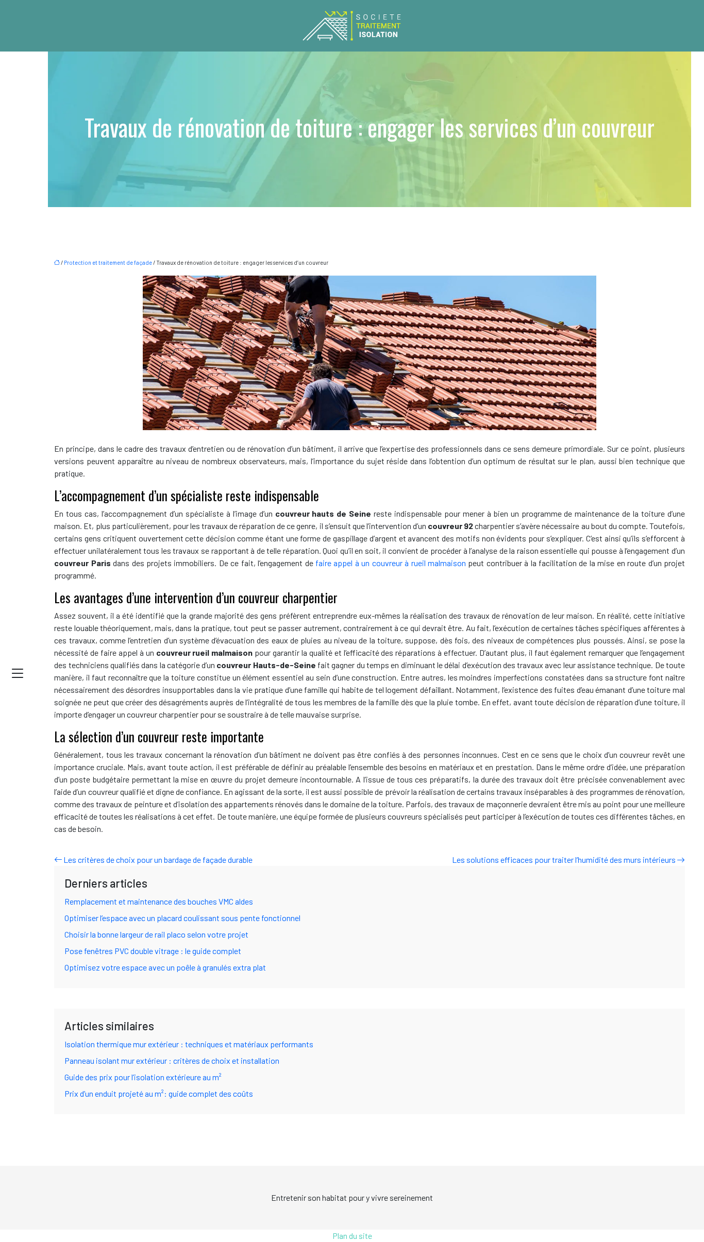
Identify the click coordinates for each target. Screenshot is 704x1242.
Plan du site (352, 1235)
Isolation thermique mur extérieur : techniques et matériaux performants (188, 1044)
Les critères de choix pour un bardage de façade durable (158, 859)
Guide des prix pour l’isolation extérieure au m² (143, 1077)
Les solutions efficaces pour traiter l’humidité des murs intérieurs (564, 859)
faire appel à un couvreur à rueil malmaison (390, 563)
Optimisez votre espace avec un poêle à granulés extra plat (165, 967)
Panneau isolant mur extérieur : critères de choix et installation (171, 1060)
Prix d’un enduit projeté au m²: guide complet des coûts (158, 1093)
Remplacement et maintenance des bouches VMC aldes (158, 901)
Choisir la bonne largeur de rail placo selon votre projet (156, 934)
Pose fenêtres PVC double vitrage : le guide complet (152, 951)
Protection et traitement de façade (108, 262)
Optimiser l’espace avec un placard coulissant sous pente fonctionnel (182, 918)
